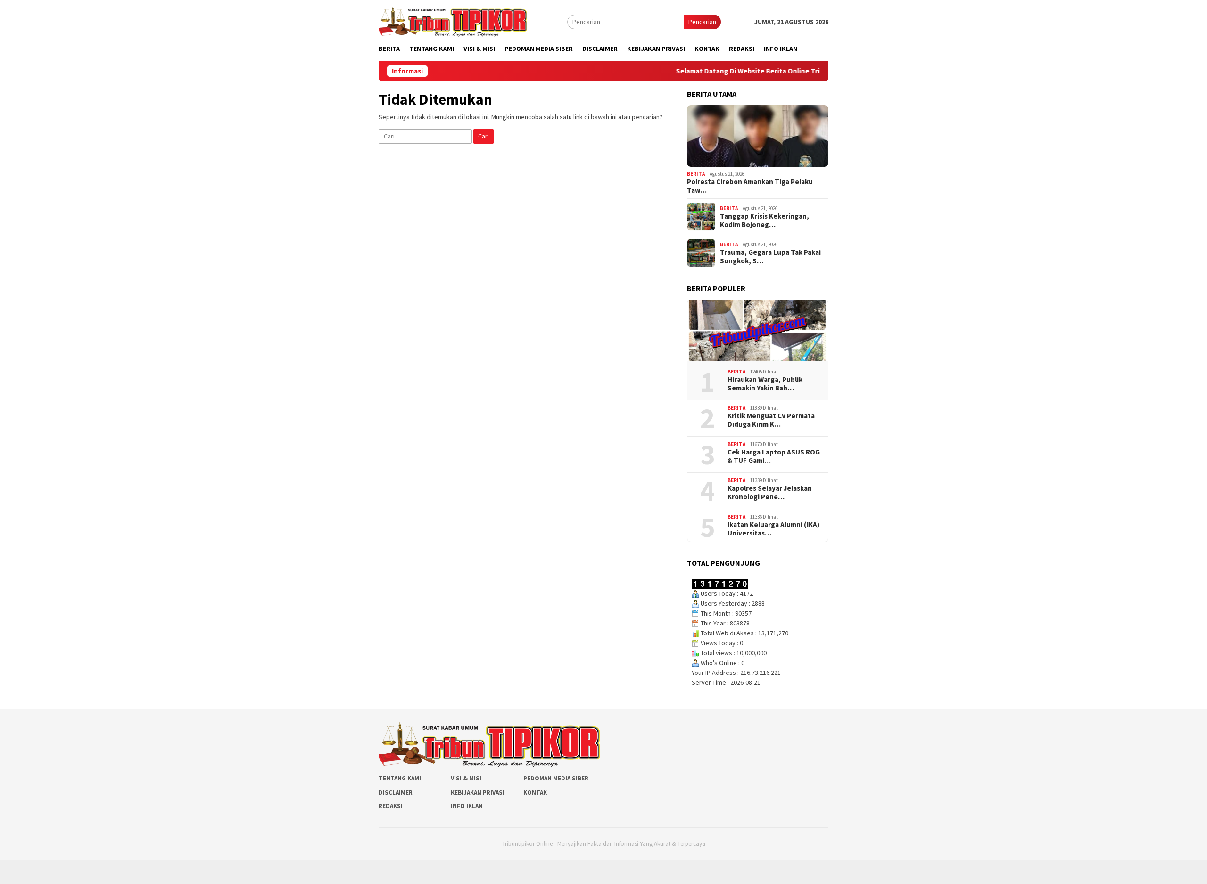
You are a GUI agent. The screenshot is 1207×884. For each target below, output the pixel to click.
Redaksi (391, 806)
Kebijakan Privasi (477, 792)
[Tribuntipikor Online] (453, 20)
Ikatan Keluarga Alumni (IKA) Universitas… (773, 528)
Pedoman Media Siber (555, 778)
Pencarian (702, 21)
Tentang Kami (400, 778)
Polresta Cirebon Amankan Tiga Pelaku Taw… (750, 186)
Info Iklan (467, 806)
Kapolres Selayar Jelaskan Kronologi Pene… (770, 492)
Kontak (535, 792)
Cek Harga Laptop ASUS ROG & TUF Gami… (774, 456)
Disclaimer (396, 792)
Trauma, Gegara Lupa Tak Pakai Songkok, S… (770, 256)
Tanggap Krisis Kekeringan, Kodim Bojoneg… (764, 220)
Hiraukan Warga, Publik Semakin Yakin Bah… (765, 383)
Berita (696, 173)
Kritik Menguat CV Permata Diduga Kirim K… (771, 420)
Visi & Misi (466, 778)
